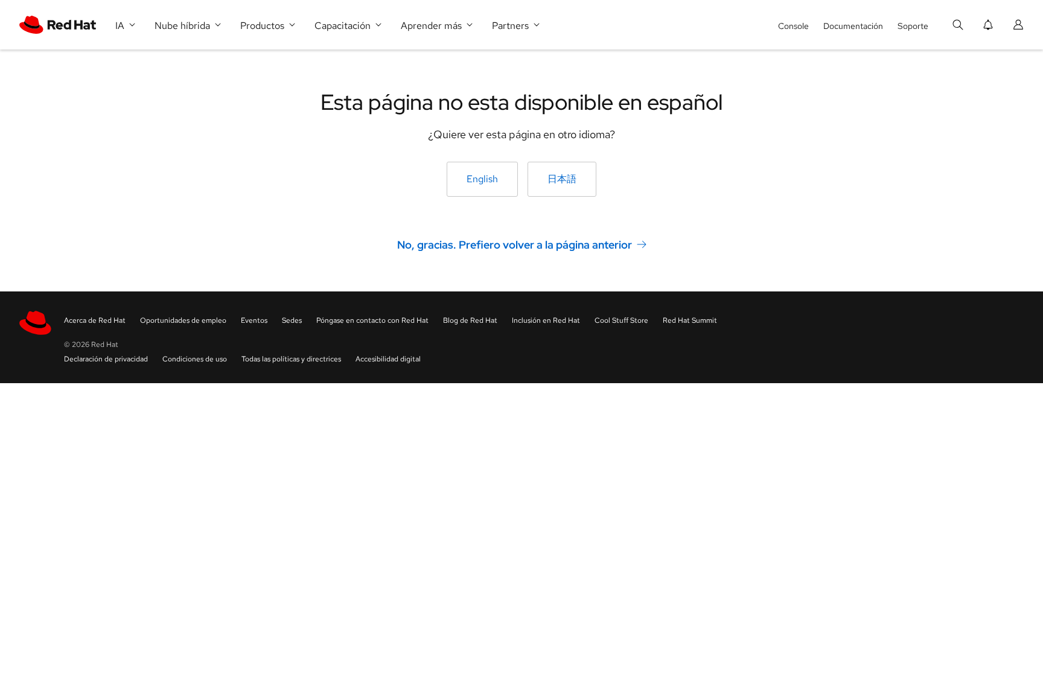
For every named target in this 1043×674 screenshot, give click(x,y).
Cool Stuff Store (621, 320)
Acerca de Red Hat (95, 320)
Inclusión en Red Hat (546, 320)
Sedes (292, 320)
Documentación (853, 26)
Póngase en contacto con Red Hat (372, 320)
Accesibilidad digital (388, 359)
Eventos (254, 320)
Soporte (913, 26)
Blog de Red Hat (470, 320)
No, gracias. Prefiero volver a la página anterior (514, 245)
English (482, 179)
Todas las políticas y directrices (291, 359)
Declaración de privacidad (106, 359)
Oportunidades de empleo (183, 320)
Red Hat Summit (690, 320)
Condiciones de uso (194, 359)
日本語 (561, 179)
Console (793, 26)
